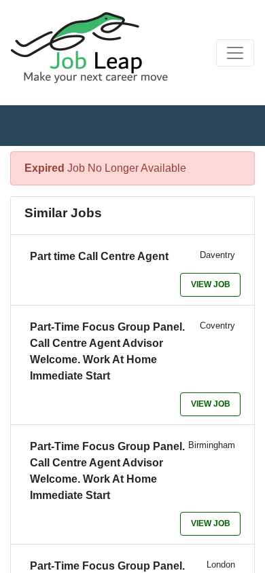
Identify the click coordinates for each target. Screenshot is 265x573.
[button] (235, 53)
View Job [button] (210, 284)
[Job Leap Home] (96, 47)
